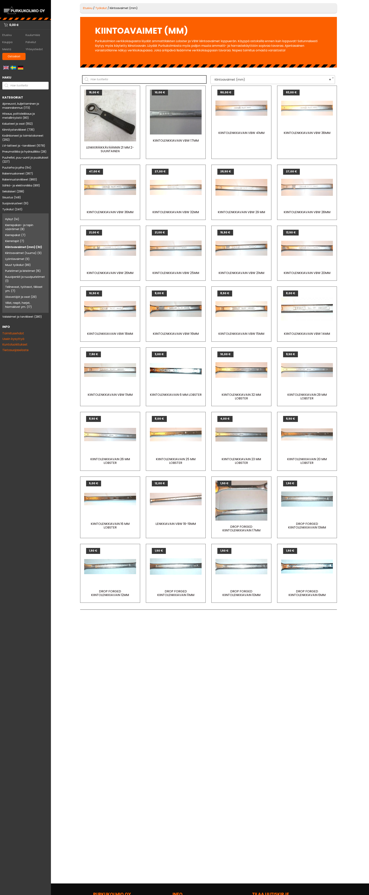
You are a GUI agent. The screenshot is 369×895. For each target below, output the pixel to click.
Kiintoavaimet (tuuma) (21, 253)
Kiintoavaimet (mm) (20, 247)
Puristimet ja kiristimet (20, 271)
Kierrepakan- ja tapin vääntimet (19, 227)
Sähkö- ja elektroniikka (17, 185)
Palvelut (31, 42)
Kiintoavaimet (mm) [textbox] (271, 79)
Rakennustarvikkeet (15, 179)
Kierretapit (12, 241)
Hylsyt (9, 219)
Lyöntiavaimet (14, 259)
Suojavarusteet (12, 203)
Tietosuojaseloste (15, 350)
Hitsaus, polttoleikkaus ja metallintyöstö (18, 116)
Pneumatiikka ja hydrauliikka (21, 152)
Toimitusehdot (13, 333)
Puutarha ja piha (13, 167)
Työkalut (8, 209)
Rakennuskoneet (13, 173)
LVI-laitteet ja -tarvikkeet (19, 146)
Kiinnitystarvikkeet (14, 130)
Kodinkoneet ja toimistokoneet (22, 136)
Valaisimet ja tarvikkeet (17, 317)
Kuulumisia (33, 35)
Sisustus (7, 197)
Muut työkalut (14, 265)
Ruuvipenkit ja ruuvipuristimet (25, 277)
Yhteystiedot (34, 49)
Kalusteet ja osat (13, 124)
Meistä (6, 49)
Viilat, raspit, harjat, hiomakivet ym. (17, 305)
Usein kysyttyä (13, 339)
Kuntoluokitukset (14, 344)
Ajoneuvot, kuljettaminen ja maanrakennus (20, 106)
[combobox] (272, 79)
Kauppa (7, 42)
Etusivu (7, 35)
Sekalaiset (9, 191)
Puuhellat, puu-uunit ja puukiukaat (25, 157)
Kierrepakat (12, 235)
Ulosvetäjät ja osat (17, 297)
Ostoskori (14, 56)
